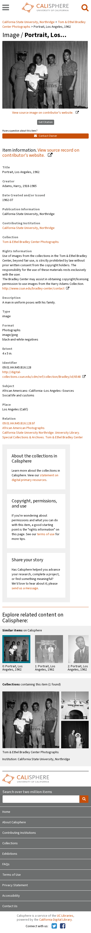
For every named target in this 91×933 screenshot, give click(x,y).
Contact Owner (47, 136)
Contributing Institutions (19, 833)
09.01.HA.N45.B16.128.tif (18, 423)
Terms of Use (11, 874)
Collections (10, 843)
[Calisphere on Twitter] (54, 926)
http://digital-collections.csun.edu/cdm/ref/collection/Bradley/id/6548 (41, 374)
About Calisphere (14, 822)
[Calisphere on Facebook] (62, 926)
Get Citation (45, 122)
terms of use (46, 534)
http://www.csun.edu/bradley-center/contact (33, 288)
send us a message (25, 588)
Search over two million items (27, 792)
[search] (85, 8)
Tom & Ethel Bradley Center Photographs (30, 242)
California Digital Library (55, 919)
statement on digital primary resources (35, 477)
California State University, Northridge (28, 22)
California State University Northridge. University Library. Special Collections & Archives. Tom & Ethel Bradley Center (42, 435)
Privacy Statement (15, 885)
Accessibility (11, 895)
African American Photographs (23, 428)
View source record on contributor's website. (40, 153)
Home (6, 812)
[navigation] (5, 8)
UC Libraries (65, 915)
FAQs (6, 864)
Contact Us (10, 906)
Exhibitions (9, 853)
